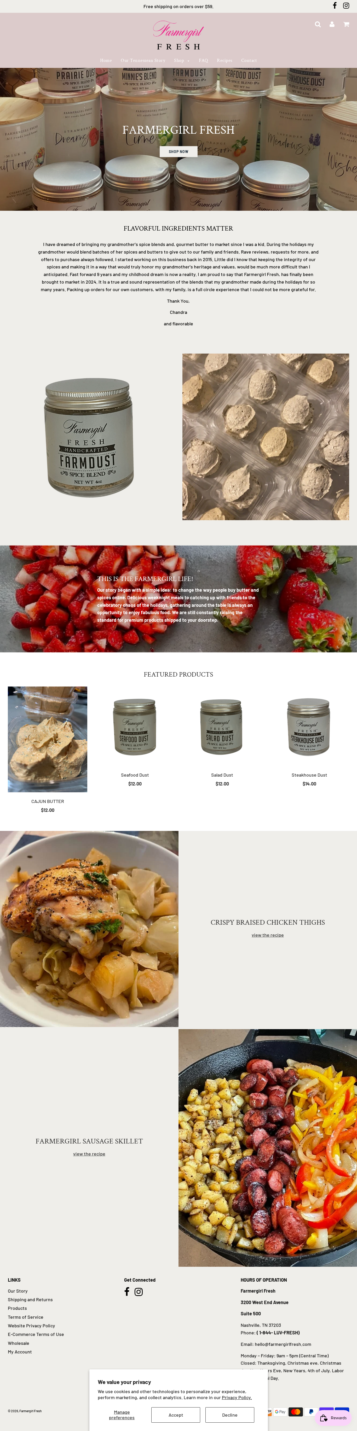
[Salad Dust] (222, 726)
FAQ (203, 60)
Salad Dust (222, 775)
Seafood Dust (135, 775)
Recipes (224, 60)
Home (106, 60)
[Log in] (332, 24)
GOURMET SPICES (91, 528)
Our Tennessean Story (143, 60)
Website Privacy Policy (31, 1325)
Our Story (18, 1291)
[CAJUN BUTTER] (47, 739)
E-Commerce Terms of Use (36, 1334)
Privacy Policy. (237, 1397)
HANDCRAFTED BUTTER (266, 528)
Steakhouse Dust (309, 775)
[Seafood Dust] (135, 726)
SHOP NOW (178, 151)
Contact (249, 60)
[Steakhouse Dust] (309, 726)
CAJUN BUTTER (47, 801)
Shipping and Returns (30, 1299)
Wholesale (18, 1343)
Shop (179, 60)
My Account (20, 1351)
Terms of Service (25, 1317)
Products (17, 1308)
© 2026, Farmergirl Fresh (25, 1411)
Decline (230, 1415)
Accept (176, 1415)
